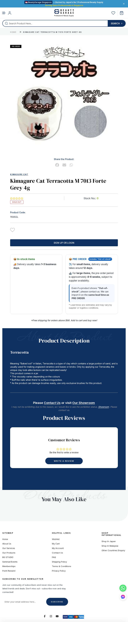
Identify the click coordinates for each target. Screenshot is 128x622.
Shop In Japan (109, 541)
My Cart (56, 544)
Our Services (8, 548)
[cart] (123, 13)
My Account (58, 548)
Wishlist (55, 539)
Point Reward (8, 571)
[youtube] (57, 616)
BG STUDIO (7, 557)
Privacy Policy (59, 571)
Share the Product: (64, 159)
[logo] (64, 13)
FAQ (54, 557)
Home (13, 32)
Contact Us (52, 403)
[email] (64, 165)
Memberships (8, 566)
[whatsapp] (71, 165)
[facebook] (57, 165)
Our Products (8, 553)
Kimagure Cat (19, 174)
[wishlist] (113, 13)
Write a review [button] (64, 461)
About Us (6, 544)
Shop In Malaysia (110, 546)
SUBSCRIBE (57, 602)
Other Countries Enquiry (113, 550)
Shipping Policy (59, 562)
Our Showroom (83, 403)
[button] (4, 13)
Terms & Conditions (61, 566)
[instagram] (51, 616)
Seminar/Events (9, 562)
